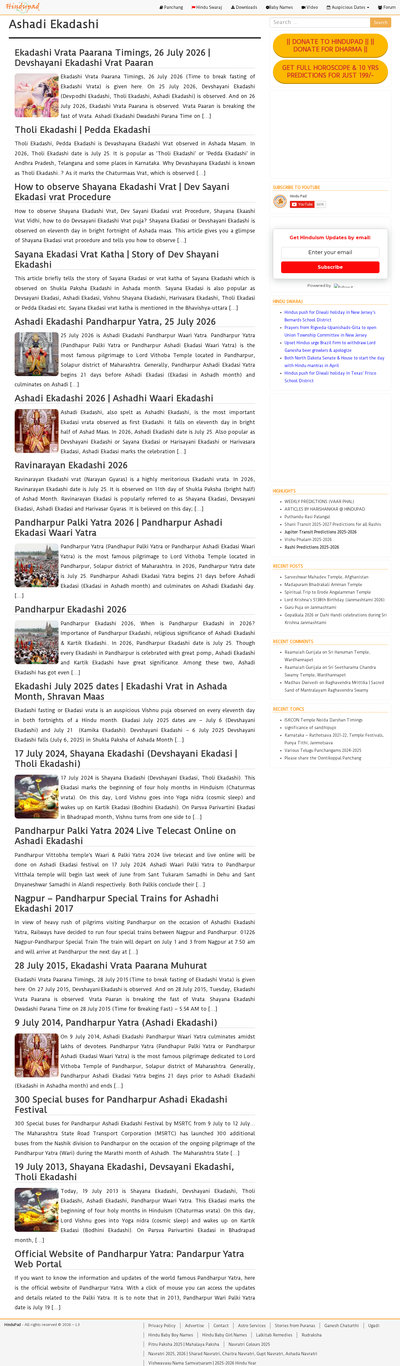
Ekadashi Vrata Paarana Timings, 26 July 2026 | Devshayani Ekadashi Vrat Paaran (112, 57)
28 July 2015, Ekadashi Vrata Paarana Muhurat (111, 965)
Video (311, 7)
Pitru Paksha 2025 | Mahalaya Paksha (183, 1344)
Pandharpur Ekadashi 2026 (71, 609)
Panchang (173, 7)
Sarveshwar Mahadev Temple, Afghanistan (326, 577)
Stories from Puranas (295, 1325)
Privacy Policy (162, 1325)
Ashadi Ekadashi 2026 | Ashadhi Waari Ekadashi (114, 398)
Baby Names (281, 7)
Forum (389, 7)
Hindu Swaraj (208, 7)
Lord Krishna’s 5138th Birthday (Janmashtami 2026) (334, 599)
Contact (221, 1325)
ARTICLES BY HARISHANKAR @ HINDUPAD (325, 509)
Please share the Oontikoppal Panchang (323, 758)
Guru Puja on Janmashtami (310, 607)
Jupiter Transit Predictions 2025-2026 (321, 532)
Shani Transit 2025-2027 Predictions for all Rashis (333, 524)
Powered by (319, 285)
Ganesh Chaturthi (341, 1325)
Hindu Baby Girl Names (224, 1335)
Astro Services (252, 1325)
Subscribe (330, 267)
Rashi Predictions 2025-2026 (312, 547)
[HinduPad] (23, 7)
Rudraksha (312, 1335)
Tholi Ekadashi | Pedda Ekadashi (83, 130)
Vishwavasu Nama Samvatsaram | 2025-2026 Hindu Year (202, 1363)
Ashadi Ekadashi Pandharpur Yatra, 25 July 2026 (115, 321)
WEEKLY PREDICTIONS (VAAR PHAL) (319, 501)
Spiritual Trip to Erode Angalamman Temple (328, 592)
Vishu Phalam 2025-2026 (308, 539)
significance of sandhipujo (310, 727)
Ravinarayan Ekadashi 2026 (71, 465)
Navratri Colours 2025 (249, 1344)
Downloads (246, 7)
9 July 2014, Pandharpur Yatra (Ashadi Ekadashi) (116, 1022)
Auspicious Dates (348, 7)
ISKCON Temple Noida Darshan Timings (324, 720)
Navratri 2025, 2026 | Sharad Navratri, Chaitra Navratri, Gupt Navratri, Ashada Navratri (232, 1353)
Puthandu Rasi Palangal (307, 516)
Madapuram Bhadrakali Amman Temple (323, 584)
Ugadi (374, 1325)
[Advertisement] (330, 134)
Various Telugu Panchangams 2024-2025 (323, 750)
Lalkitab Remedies (274, 1335)
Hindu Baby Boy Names (170, 1335)
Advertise (194, 1325)
